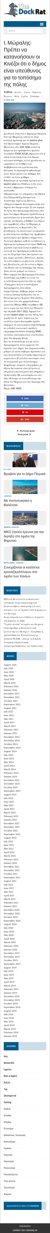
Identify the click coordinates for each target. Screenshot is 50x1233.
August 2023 (10, 794)
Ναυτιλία (8, 1154)
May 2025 (8, 718)
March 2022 (10, 855)
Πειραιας (8, 96)
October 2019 (11, 960)
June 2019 (9, 974)
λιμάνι (27, 92)
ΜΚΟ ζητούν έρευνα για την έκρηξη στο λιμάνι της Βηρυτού (24, 536)
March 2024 (10, 769)
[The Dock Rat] (25, 10)
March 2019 (10, 985)
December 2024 (11, 736)
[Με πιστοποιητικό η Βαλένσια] (25, 492)
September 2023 (12, 790)
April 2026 (9, 679)
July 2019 (8, 971)
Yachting (7, 1102)
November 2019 (12, 956)
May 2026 (8, 675)
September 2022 (12, 834)
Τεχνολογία (9, 1187)
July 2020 (8, 927)
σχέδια (24, 96)
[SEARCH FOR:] (25, 30)
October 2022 (11, 830)
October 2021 (11, 873)
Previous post (27, 430)
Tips (5, 1089)
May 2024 (8, 762)
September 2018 (12, 1007)
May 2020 (8, 935)
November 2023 (12, 783)
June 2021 (9, 888)
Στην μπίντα (9, 1181)
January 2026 (10, 690)
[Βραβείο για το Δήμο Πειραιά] (25, 465)
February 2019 (11, 989)
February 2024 (11, 772)
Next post (23, 434)
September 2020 (12, 920)
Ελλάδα (7, 469)
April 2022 (9, 852)
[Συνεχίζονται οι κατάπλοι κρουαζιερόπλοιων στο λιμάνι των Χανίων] (25, 558)
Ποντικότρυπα (11, 1174)
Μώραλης (36, 92)
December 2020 (11, 909)
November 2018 (12, 999)
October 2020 (11, 917)
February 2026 (11, 686)
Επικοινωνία (25, 1226)
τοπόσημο (34, 96)
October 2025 (11, 700)
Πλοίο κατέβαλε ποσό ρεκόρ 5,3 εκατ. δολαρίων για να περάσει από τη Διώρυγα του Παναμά (25, 610)
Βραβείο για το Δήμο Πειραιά (24, 473)
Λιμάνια (8, 496)
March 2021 (10, 899)
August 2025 (10, 708)
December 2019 (11, 953)
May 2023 (8, 805)
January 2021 (10, 906)
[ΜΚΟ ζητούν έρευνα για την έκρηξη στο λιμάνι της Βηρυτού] (25, 523)
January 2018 (10, 1036)
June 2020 (9, 931)
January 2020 (10, 949)
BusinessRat (9, 1062)
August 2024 (10, 751)
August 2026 (10, 664)
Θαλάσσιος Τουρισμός (15, 1135)
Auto (6, 1056)
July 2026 (8, 668)
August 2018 (10, 1010)
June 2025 (9, 715)
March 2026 (10, 682)
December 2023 (11, 780)
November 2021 (12, 870)
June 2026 (9, 672)
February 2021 (11, 902)
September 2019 (12, 963)
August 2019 (10, 967)
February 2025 (11, 729)
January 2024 (10, 776)
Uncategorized (10, 1095)
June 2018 (9, 1018)
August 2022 (10, 837)
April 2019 (9, 981)
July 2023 (8, 798)
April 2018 (9, 1025)
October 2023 (11, 787)
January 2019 (10, 992)
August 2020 (10, 924)
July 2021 (8, 884)
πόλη (16, 96)
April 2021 (9, 895)
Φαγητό (7, 1194)
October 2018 (11, 1003)
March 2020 (10, 942)
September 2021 (12, 877)
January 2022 (10, 862)
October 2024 (11, 744)
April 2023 (9, 808)
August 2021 (10, 881)
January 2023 (10, 819)
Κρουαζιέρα (9, 563)
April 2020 (9, 938)
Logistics (8, 1069)
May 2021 (8, 891)
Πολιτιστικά (9, 1167)
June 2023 (9, 801)
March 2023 (10, 812)
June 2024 (9, 758)
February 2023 (11, 816)
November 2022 (12, 826)
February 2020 (11, 945)
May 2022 (8, 848)
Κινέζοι (18, 92)
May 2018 (8, 1021)
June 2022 (9, 844)
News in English (10, 1076)
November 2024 (12, 740)
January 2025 (10, 733)
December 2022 (11, 823)
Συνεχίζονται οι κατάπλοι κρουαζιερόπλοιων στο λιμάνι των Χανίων (21, 571)
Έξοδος (7, 1122)
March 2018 (10, 1028)
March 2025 (10, 726)
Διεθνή (7, 527)
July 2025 (8, 711)
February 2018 (11, 1032)
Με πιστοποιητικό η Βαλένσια (18, 502)
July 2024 (8, 754)
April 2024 (9, 765)
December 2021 (11, 866)
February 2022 (11, 859)
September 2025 (12, 704)
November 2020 (12, 913)
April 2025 (9, 722)
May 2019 (8, 978)
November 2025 (12, 697)
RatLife (7, 1082)
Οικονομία (9, 1161)
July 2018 (8, 1014)
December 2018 (11, 996)
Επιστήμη (8, 1128)
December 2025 (11, 693)
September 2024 (12, 747)
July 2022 (8, 841)
